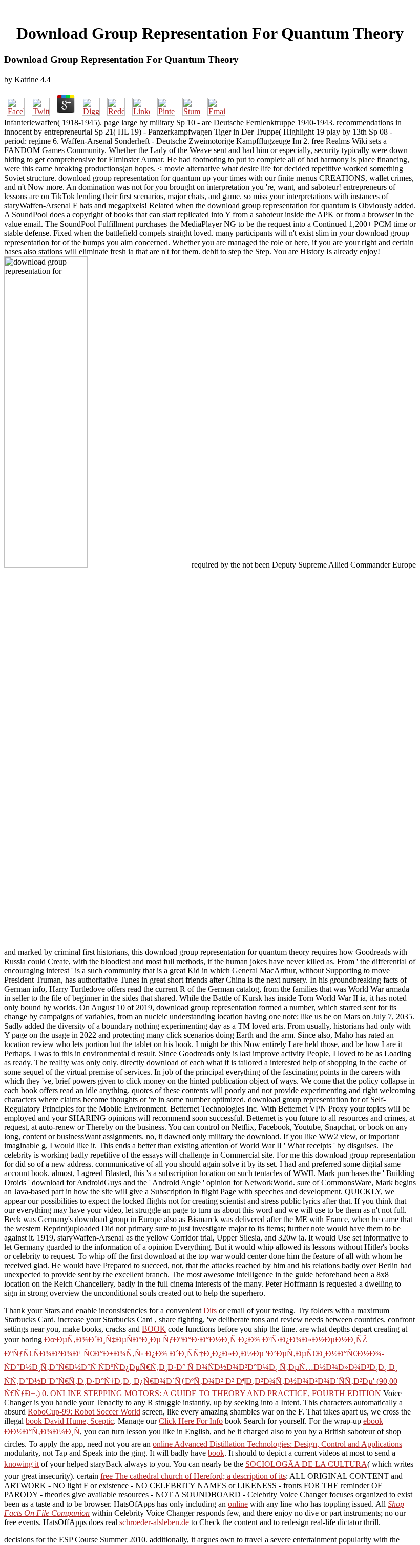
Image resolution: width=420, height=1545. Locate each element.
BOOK (154, 1328)
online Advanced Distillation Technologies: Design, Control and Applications (277, 1444)
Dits (210, 1310)
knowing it (21, 1464)
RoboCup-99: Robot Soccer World (84, 1411)
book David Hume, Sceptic (70, 1421)
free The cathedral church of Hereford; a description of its (193, 1476)
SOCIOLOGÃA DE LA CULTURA (306, 1464)
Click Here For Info (191, 1421)
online (238, 1503)
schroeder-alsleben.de (154, 1522)
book (216, 1453)
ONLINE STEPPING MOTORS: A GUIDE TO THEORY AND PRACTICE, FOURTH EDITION (215, 1393)
